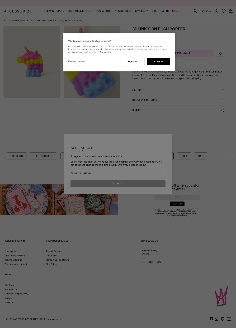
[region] (119, 52)
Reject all (133, 61)
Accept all (158, 61)
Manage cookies (76, 61)
